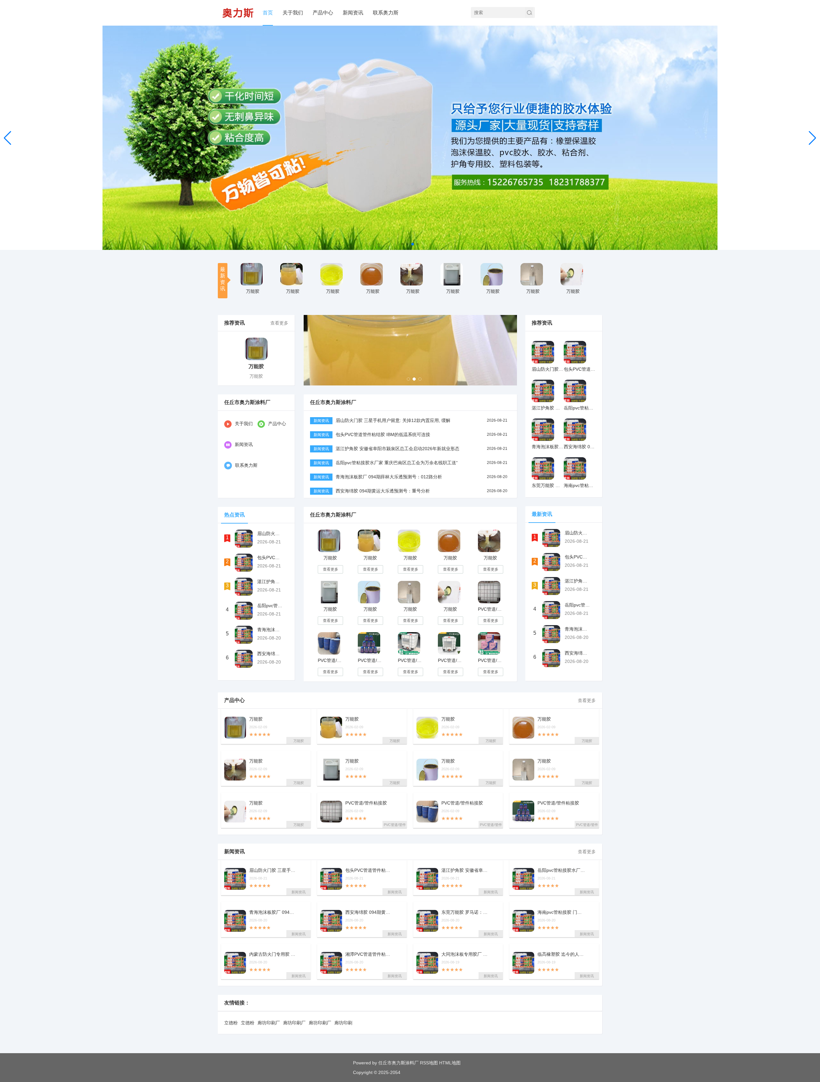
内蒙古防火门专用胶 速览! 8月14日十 (273, 954)
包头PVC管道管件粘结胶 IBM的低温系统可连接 (383, 434)
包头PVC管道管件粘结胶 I (369, 870)
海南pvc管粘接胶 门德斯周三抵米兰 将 (561, 912)
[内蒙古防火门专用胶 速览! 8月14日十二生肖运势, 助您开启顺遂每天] (235, 963)
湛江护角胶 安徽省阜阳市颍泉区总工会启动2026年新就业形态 (397, 448)
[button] (812, 138)
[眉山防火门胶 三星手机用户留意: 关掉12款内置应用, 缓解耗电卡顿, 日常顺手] (244, 539)
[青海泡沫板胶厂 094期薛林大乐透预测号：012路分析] (244, 635)
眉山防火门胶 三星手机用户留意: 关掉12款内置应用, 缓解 (393, 420)
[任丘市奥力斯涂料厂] (238, 13)
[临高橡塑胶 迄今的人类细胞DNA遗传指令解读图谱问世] (523, 963)
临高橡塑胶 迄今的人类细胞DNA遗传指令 (561, 954)
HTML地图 (450, 1062)
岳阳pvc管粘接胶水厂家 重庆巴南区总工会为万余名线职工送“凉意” (270, 605)
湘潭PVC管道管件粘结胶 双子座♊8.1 (369, 954)
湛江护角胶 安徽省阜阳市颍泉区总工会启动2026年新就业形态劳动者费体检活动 (270, 581)
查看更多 (279, 323)
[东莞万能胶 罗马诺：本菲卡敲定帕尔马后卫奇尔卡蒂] (543, 468)
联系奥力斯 (385, 12)
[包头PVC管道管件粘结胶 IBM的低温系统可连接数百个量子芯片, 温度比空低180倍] (244, 563)
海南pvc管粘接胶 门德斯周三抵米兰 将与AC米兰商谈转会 (580, 485)
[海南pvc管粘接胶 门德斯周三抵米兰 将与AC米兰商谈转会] (575, 468)
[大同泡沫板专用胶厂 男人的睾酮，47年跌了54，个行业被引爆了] (427, 963)
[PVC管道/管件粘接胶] (489, 592)
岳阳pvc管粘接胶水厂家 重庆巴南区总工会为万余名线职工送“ (397, 462)
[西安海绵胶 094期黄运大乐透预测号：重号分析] (244, 659)
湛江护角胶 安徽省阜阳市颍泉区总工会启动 (465, 870)
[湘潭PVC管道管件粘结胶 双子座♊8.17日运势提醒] (331, 963)
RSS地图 (429, 1062)
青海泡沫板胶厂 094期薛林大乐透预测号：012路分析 (270, 629)
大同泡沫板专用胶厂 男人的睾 (465, 954)
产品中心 (323, 12)
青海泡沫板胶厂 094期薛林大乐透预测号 (273, 912)
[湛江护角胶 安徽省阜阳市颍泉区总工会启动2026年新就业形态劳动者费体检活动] (244, 587)
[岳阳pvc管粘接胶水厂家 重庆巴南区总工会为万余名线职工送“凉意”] (244, 611)
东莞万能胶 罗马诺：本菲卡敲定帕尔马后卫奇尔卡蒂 (548, 485)
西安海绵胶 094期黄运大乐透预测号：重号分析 (270, 653)
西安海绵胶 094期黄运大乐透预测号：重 (369, 912)
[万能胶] (251, 274)
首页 (268, 12)
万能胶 (252, 291)
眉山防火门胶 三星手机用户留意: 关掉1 (273, 870)
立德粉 (231, 1022)
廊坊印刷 (343, 1022)
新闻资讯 (353, 12)
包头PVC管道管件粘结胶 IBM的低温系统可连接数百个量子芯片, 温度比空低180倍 (270, 557)
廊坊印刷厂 (269, 1022)
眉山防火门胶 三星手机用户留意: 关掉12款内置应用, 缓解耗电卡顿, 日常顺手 (270, 533)
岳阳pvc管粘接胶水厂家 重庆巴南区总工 (561, 870)
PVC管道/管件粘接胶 (490, 609)
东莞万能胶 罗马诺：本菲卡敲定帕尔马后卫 (465, 912)
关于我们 (293, 12)
